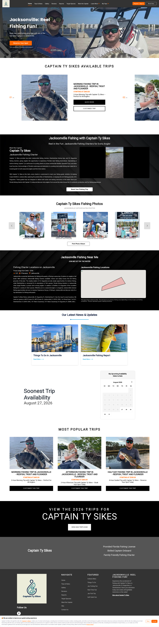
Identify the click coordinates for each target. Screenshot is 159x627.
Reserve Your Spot (20, 43)
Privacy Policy (89, 624)
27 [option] (122, 409)
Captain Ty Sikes (26, 621)
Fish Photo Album (78, 244)
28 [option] (126, 409)
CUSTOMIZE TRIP (89, 108)
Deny (148, 621)
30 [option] (105, 414)
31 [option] (109, 414)
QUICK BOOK (89, 102)
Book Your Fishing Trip (79, 189)
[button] (95, 4)
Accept (154, 621)
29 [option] (130, 409)
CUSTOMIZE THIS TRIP (31, 488)
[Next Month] (131, 382)
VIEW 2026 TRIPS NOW (79, 527)
